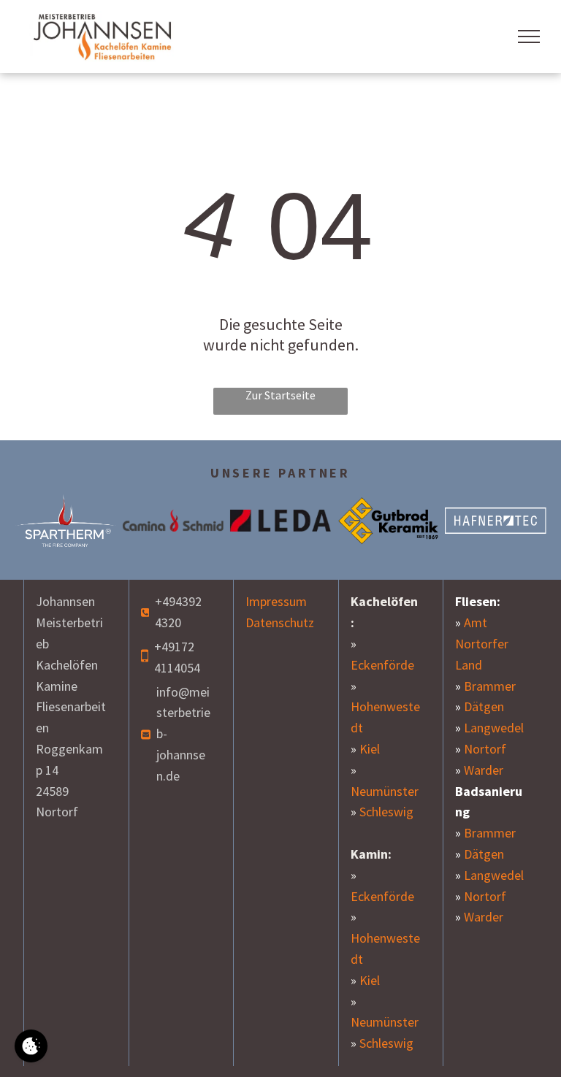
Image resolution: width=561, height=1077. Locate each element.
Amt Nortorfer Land (481, 643)
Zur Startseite (280, 395)
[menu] (529, 36)
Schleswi (382, 1043)
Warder (483, 770)
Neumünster (385, 791)
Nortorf (485, 748)
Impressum (276, 601)
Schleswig (386, 811)
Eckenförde (382, 664)
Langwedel (494, 727)
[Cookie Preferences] (31, 1046)
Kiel (369, 748)
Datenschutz (279, 622)
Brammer (490, 686)
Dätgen (484, 706)
